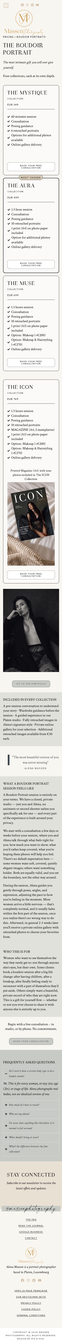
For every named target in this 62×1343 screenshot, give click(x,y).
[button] (6, 5)
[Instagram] (27, 5)
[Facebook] (22, 5)
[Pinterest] (32, 5)
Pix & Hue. (38, 1338)
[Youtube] (37, 5)
